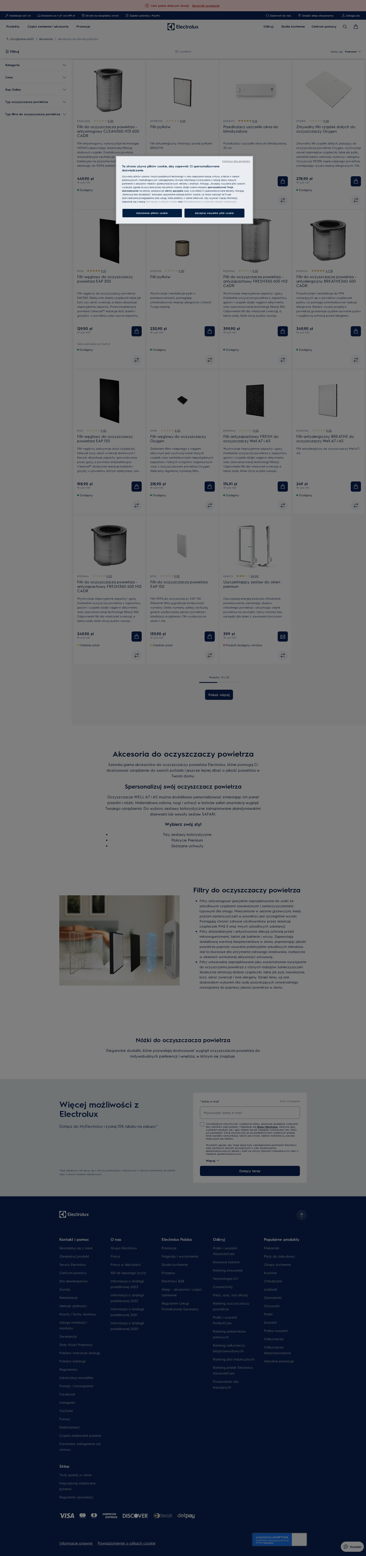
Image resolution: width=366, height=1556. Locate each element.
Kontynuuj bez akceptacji (236, 161)
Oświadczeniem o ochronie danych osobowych (209, 201)
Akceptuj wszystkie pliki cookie (214, 213)
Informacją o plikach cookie (161, 201)
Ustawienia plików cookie (152, 213)
